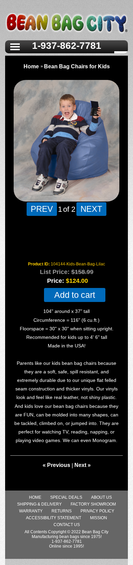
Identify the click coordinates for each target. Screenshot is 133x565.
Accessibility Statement (53, 517)
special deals (66, 497)
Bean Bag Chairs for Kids (77, 66)
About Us (101, 497)
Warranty (31, 511)
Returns (61, 511)
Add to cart (74, 295)
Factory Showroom (93, 504)
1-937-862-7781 (66, 45)
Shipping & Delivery (39, 504)
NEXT (91, 209)
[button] (15, 46)
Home (31, 66)
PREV (42, 209)
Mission (98, 517)
